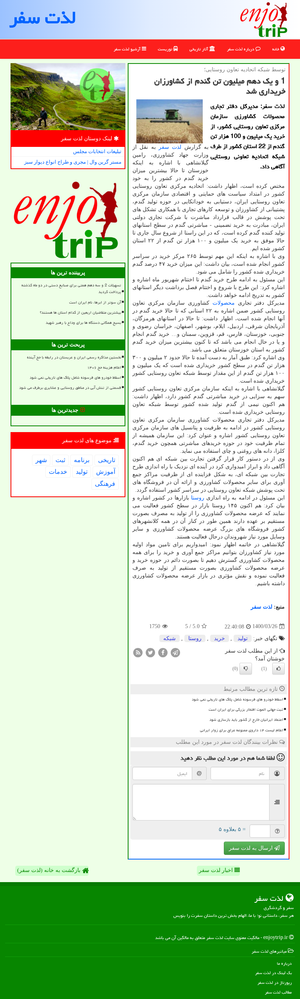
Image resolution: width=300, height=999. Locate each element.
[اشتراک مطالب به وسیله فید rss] (137, 652)
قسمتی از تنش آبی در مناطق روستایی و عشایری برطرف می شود (70, 388)
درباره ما (284, 963)
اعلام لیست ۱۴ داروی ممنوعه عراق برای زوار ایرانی (241, 730)
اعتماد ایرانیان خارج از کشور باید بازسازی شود (246, 720)
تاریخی (106, 460)
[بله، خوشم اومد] (278, 668)
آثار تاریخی (199, 49)
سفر (164, 147)
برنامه (81, 460)
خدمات (58, 471)
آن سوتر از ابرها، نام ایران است (95, 302)
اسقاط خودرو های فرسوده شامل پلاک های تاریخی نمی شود (237, 699)
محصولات (223, 303)
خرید (219, 638)
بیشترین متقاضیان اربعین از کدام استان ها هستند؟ (80, 312)
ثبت (60, 460)
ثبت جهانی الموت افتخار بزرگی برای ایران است (246, 709)
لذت (176, 147)
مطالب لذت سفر (278, 992)
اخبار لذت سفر (216, 870)
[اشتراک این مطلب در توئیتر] (150, 652)
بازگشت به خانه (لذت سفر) (49, 870)
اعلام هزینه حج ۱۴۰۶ (104, 367)
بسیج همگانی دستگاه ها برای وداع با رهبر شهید (83, 323)
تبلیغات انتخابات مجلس (97, 151)
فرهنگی (105, 483)
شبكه (169, 638)
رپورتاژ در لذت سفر (274, 982)
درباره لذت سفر (241, 49)
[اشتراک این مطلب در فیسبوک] (162, 652)
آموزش (105, 471)
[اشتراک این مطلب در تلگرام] (175, 652)
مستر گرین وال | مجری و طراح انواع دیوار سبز (72, 162)
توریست (165, 49)
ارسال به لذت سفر (251, 848)
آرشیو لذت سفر (128, 49)
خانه (276, 49)
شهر (41, 460)
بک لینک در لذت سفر (273, 973)
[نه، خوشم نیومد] (245, 668)
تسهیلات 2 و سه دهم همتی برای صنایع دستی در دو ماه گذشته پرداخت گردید (71, 288)
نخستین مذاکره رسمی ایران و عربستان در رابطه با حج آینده (74, 357)
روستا (197, 498)
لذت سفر (42, 17)
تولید (243, 638)
